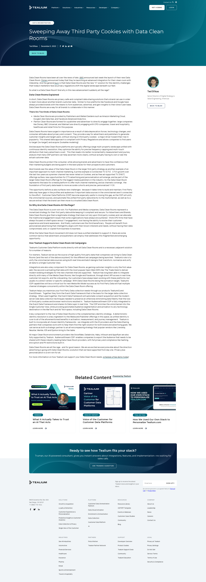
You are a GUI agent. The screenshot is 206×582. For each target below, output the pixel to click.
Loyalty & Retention (66, 508)
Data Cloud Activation (96, 510)
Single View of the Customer (69, 528)
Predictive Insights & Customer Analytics (70, 519)
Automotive (63, 545)
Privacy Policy (152, 491)
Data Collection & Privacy (67, 524)
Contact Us (167, 2)
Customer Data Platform (96, 522)
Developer (103, 7)
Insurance (62, 558)
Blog (119, 524)
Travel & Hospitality (65, 574)
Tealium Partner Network (97, 545)
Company (115, 7)
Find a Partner (93, 541)
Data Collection (93, 518)
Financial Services (65, 549)
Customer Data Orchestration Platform (98, 505)
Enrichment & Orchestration (98, 514)
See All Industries (65, 541)
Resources (90, 7)
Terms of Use (152, 558)
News (149, 512)
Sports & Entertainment (67, 570)
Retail (61, 566)
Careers (150, 516)
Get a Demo (157, 7)
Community (122, 520)
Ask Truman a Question (103, 466)
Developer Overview (125, 541)
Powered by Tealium (122, 376)
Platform (55, 7)
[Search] (173, 2)
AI (88, 526)
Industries (78, 7)
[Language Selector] (176, 2)
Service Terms (152, 554)
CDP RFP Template (124, 508)
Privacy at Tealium (153, 541)
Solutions (66, 7)
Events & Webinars (124, 512)
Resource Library (124, 504)
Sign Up (169, 483)
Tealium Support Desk (125, 549)
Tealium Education (124, 558)
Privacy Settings (152, 545)
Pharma (61, 562)
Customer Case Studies (126, 516)
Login (171, 7)
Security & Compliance (155, 562)
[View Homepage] (38, 7)
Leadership (151, 508)
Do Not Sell (151, 549)
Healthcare (63, 554)
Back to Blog (38, 53)
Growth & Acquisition (66, 504)
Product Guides (123, 545)
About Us (150, 504)
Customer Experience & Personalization (67, 513)
